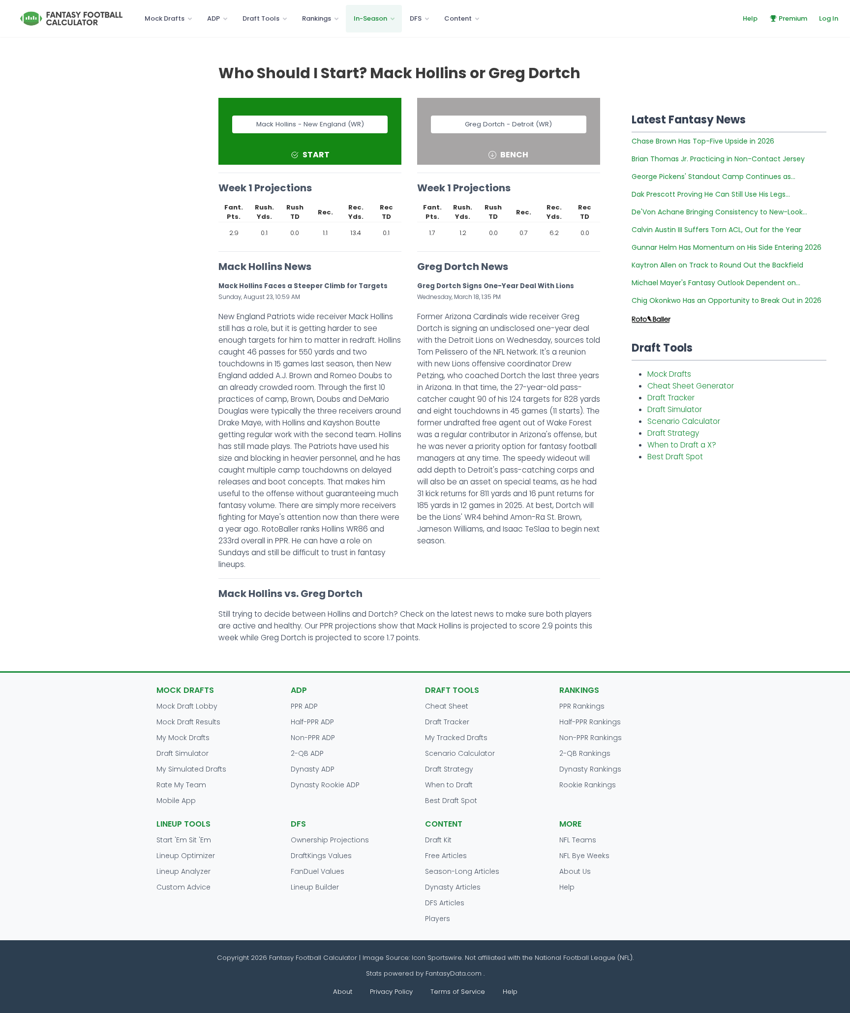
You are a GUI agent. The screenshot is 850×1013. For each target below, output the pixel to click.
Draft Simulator (674, 409)
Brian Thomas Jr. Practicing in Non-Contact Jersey (718, 159)
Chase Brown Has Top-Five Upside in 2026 (703, 141)
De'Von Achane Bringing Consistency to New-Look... (719, 212)
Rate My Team (181, 785)
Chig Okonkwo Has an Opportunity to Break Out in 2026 (726, 300)
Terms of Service (457, 991)
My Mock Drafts (183, 738)
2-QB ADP (307, 753)
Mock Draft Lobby (186, 706)
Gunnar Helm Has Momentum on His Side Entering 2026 (726, 247)
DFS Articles (444, 903)
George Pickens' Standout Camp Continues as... (713, 176)
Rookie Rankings (587, 785)
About (342, 991)
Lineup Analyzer (183, 871)
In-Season (370, 18)
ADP (213, 18)
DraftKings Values (321, 856)
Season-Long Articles (462, 871)
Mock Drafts (164, 18)
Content (458, 18)
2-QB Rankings (584, 753)
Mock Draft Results (188, 722)
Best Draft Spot (675, 456)
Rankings (316, 18)
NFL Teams (577, 840)
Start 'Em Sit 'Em (183, 840)
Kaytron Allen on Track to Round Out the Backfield (717, 265)
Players (437, 919)
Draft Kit (438, 840)
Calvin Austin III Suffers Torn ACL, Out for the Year (716, 230)
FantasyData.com (454, 973)
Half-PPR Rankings (590, 722)
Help (750, 18)
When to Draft (449, 785)
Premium (793, 18)
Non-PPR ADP (313, 738)
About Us (575, 871)
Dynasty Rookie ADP (325, 785)
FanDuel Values (317, 871)
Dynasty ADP (312, 769)
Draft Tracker (671, 397)
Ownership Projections (330, 840)
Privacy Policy (391, 991)
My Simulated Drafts (191, 769)
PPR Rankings (582, 706)
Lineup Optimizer (185, 856)
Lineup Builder (315, 887)
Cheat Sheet (446, 706)
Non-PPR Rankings (590, 738)
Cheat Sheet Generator (690, 386)
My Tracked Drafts (456, 738)
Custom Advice (183, 887)
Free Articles (446, 856)
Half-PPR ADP (312, 722)
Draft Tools (261, 18)
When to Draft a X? (681, 445)
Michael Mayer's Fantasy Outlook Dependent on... (716, 283)
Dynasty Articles (453, 887)
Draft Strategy (673, 433)
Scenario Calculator (683, 421)
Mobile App (176, 800)
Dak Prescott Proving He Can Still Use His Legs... (711, 194)
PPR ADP (304, 706)
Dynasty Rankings (590, 769)
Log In (828, 18)
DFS (416, 18)
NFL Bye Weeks (584, 856)
